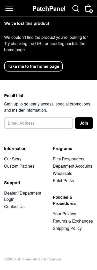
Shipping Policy (67, 228)
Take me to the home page (33, 66)
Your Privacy (64, 214)
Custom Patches (19, 166)
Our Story (12, 159)
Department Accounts (72, 166)
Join (84, 123)
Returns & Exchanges (73, 221)
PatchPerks (63, 180)
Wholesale (62, 173)
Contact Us (14, 206)
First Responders (68, 159)
